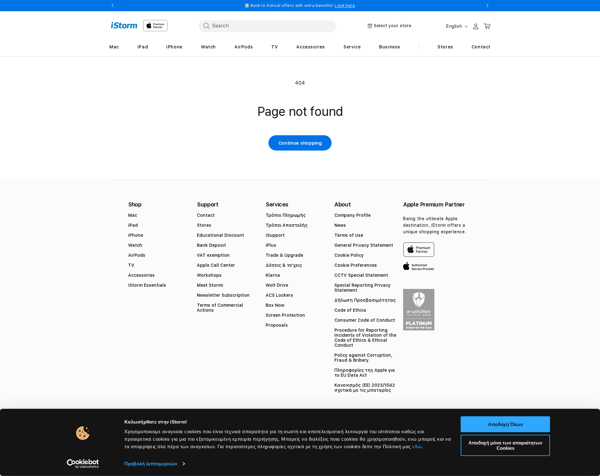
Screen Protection (285, 315)
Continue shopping (300, 143)
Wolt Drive (277, 285)
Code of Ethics (350, 310)
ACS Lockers (279, 295)
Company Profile (352, 215)
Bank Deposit (211, 245)
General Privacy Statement (363, 245)
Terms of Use (348, 235)
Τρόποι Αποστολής (287, 225)
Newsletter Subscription (223, 295)
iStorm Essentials (147, 285)
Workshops (209, 275)
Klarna (273, 275)
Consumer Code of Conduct (364, 320)
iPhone (135, 235)
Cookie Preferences (355, 265)
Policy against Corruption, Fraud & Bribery (363, 358)
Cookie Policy (349, 255)
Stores (204, 225)
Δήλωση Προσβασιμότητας (365, 300)
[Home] (124, 25)
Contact (206, 215)
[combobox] (267, 26)
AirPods (136, 255)
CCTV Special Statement (361, 275)
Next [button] (487, 5)
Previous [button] (112, 5)
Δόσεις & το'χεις (284, 265)
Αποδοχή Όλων (505, 424)
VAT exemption (213, 255)
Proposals (277, 325)
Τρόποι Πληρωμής (286, 215)
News (340, 225)
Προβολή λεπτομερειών (150, 463)
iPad (133, 225)
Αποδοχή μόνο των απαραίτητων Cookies (505, 445)
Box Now (275, 305)
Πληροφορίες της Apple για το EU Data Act (364, 373)
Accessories (141, 275)
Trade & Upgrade (284, 255)
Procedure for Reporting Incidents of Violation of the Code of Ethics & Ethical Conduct (365, 338)
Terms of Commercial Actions (220, 308)
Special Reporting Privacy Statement (362, 288)
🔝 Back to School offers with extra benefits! (300, 5)
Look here (345, 5)
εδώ (417, 446)
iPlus (271, 245)
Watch (135, 245)
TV (131, 265)
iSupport (275, 235)
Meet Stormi (210, 285)
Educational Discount (220, 235)
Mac (132, 215)
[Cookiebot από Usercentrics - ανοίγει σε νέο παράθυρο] (83, 464)
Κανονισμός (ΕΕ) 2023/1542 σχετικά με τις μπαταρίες (364, 388)
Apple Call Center (216, 265)
